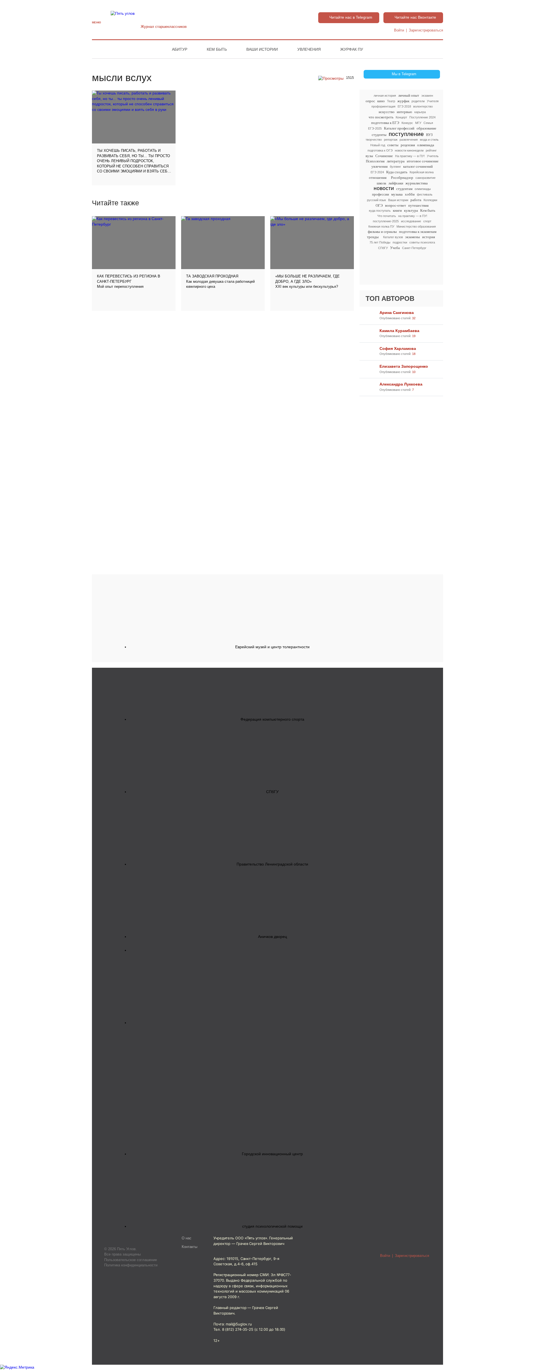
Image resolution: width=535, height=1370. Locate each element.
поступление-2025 (386, 221)
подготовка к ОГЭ (380, 150)
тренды (373, 237)
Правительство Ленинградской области (272, 864)
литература (396, 161)
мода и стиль (429, 139)
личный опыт (408, 95)
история (428, 237)
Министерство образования (416, 226)
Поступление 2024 (422, 117)
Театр (391, 101)
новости (384, 188)
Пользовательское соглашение (130, 1260)
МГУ (418, 123)
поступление (406, 133)
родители (418, 101)
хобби (410, 194)
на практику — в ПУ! (412, 216)
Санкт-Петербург (414, 248)
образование (426, 128)
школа (381, 183)
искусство (387, 112)
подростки (400, 242)
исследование (411, 221)
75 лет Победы (379, 242)
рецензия (408, 145)
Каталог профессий (399, 128)
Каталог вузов (393, 237)
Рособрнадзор (402, 177)
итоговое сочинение (423, 161)
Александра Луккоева (401, 384)
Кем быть (217, 49)
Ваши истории (262, 49)
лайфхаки (395, 183)
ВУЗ (429, 135)
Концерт (401, 117)
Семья (428, 123)
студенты (379, 135)
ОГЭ (379, 205)
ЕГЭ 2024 (377, 172)
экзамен (427, 95)
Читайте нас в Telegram (350, 17)
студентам (404, 189)
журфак (403, 101)
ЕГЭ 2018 (404, 106)
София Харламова (398, 348)
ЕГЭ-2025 (375, 128)
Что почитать (386, 216)
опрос (370, 101)
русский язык (376, 200)
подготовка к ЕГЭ (385, 123)
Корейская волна (422, 172)
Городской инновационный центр (272, 1154)
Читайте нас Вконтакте (415, 17)
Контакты (189, 1247)
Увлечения (309, 49)
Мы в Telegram (404, 74)
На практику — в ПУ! (410, 156)
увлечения (379, 166)
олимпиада (425, 145)
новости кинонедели (409, 150)
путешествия (418, 205)
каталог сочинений (418, 166)
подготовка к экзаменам (417, 232)
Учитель (433, 156)
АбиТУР (179, 49)
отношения (377, 177)
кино (381, 101)
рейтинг (431, 150)
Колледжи (430, 200)
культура (411, 210)
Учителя (433, 101)
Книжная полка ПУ (381, 226)
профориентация (383, 106)
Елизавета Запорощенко (404, 366)
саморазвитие (425, 177)
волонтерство (423, 106)
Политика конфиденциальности (130, 1265)
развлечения (409, 139)
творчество (374, 139)
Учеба (395, 248)
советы (392, 145)
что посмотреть (381, 117)
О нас (186, 1238)
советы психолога (422, 242)
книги (397, 210)
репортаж (390, 139)
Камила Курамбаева (399, 330)
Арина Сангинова (397, 312)
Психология (375, 161)
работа (415, 200)
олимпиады (423, 189)
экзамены (412, 237)
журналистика (416, 183)
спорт (427, 221)
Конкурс (407, 123)
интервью (404, 112)
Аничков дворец (272, 936)
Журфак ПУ (351, 49)
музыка (397, 194)
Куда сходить (396, 172)
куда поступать (380, 210)
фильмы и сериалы (382, 232)
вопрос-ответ (395, 205)
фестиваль (424, 194)
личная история (385, 95)
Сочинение (384, 156)
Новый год (377, 145)
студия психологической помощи (272, 1226)
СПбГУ (383, 248)
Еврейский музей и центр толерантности (272, 647)
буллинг (395, 166)
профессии (380, 194)
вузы (369, 156)
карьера (420, 112)
